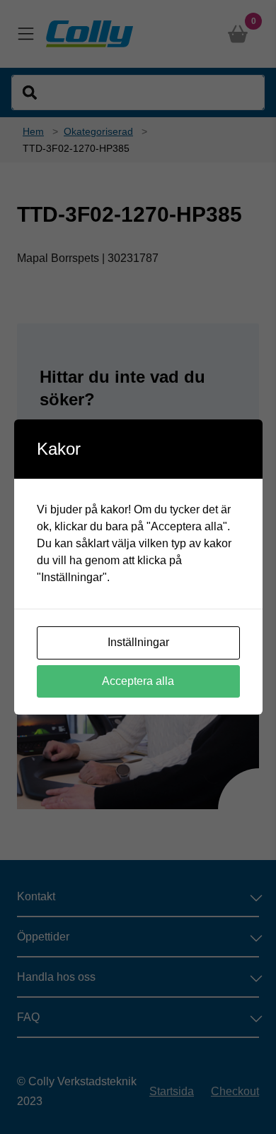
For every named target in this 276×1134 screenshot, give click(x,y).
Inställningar (138, 642)
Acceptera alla (138, 681)
